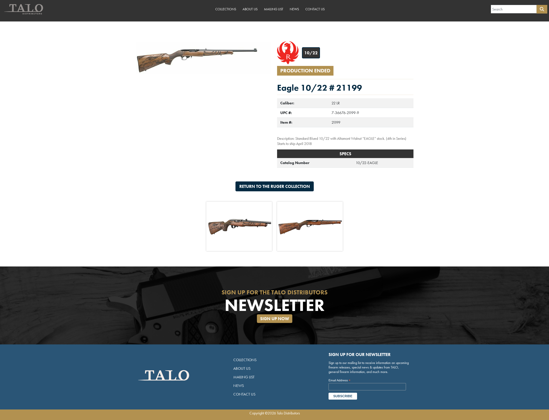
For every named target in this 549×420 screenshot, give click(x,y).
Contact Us (315, 9)
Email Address (339, 380)
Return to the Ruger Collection (274, 186)
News (294, 9)
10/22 (311, 53)
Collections (225, 9)
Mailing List (273, 9)
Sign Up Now (274, 318)
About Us (250, 9)
